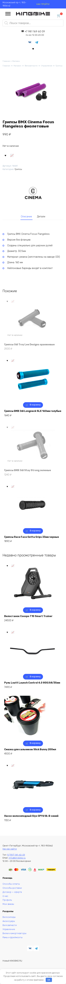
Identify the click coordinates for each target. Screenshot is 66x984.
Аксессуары (9, 921)
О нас (5, 896)
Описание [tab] (26, 216)
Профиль (7, 900)
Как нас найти (10, 849)
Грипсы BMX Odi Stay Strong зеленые (27, 470)
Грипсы (59, 66)
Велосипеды (9, 917)
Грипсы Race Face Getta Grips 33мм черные (31, 537)
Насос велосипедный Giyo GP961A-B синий (31, 816)
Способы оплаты (11, 884)
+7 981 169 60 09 (35, 33)
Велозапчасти (31, 66)
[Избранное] (33, 48)
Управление (46, 66)
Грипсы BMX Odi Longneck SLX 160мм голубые (32, 411)
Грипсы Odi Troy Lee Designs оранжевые (29, 344)
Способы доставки (12, 888)
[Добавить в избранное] (5, 155)
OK (48, 980)
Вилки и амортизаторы (14, 933)
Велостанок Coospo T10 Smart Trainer (28, 616)
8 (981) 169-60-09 (16, 854)
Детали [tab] (41, 216)
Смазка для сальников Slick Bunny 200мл (30, 749)
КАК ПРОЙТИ (42, 4)
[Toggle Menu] (8, 13)
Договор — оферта (12, 892)
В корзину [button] (35, 404)
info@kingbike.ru (17, 858)
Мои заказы (8, 904)
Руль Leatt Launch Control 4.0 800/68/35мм (32, 682)
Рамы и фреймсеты (13, 937)
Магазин (16, 61)
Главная (6, 61)
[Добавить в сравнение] (12, 155)
